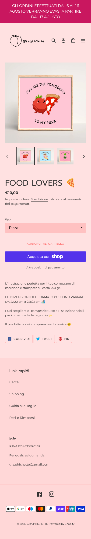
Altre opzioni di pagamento (45, 267)
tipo (8, 219)
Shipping (16, 394)
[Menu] (83, 40)
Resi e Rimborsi (22, 418)
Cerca (14, 382)
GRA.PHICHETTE (37, 523)
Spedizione (39, 199)
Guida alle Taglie (22, 406)
